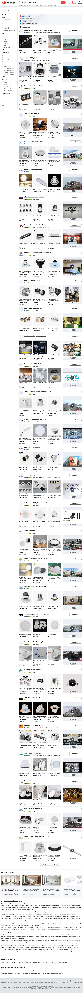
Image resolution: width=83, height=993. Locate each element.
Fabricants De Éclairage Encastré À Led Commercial (66, 970)
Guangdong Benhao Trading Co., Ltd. (33, 725)
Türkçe (75, 982)
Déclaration (22, 981)
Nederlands (63, 982)
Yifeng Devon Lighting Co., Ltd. (32, 697)
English (11, 982)
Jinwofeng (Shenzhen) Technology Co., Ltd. (35, 336)
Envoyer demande (75, 30)
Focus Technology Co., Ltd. (41, 986)
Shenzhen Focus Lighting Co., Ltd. (33, 308)
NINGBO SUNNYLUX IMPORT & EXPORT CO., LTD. (36, 836)
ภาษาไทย (71, 982)
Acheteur (61, 7)
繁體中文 (19, 982)
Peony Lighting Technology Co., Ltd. (33, 808)
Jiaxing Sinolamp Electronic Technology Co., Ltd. (36, 614)
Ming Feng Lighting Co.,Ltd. (31, 58)
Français (27, 982)
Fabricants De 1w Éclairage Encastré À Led (31, 973)
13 (56, 864)
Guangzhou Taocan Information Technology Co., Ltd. (37, 391)
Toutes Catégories (6, 7)
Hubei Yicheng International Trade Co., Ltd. (35, 586)
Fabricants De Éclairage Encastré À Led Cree (11, 973)
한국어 (55, 982)
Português (41, 982)
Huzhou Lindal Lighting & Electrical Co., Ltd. (35, 419)
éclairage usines (49, 5)
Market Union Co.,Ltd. (29, 530)
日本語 (24, 982)
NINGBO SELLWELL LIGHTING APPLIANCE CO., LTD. (37, 558)
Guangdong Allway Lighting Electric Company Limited (38, 30)
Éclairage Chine (36, 962)
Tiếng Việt (80, 982)
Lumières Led (28, 962)
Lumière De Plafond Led (62, 962)
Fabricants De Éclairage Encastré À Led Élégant (52, 973)
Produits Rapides (59, 981)
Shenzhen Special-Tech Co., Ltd (32, 280)
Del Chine (13, 962)
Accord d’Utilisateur (28, 981)
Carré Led (53, 962)
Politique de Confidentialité (38, 981)
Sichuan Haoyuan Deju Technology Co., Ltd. (35, 642)
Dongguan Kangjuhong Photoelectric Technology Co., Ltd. (39, 252)
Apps (73, 7)
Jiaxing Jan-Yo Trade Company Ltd (33, 669)
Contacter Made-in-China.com (49, 981)
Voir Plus (3, 956)
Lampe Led (20, 962)
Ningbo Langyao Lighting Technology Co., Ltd (35, 503)
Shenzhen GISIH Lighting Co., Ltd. (32, 447)
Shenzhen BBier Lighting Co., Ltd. (32, 753)
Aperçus (64, 981)
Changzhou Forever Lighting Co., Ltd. (33, 85)
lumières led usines (42, 5)
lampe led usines (35, 5)
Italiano (45, 982)
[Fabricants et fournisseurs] (8, 2)
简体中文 (15, 982)
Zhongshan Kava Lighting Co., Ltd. (33, 781)
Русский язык (50, 982)
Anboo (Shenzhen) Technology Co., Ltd (34, 197)
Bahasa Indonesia (42, 983)
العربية (59, 982)
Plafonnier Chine (5, 962)
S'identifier (80, 3)
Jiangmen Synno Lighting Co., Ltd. (33, 475)
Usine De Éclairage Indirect (32, 970)
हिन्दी (67, 982)
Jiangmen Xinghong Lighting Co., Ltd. (33, 141)
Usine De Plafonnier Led (7, 970)
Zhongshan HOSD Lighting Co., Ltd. (33, 169)
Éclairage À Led (45, 962)
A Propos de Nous (15, 981)
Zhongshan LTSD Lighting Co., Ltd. (33, 113)
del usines (29, 5)
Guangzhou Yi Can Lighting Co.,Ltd (33, 363)
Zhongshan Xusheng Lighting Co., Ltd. (34, 224)
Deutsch (36, 982)
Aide (68, 7)
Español (32, 982)
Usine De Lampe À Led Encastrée (46, 970)
